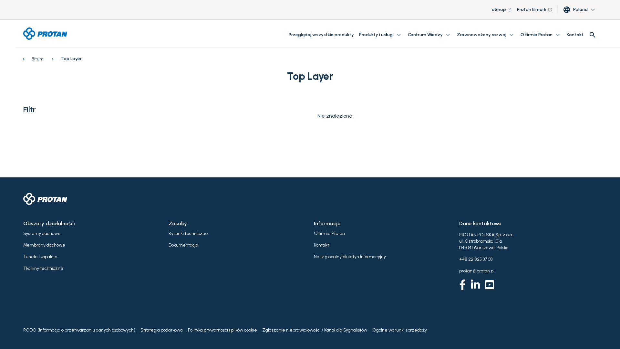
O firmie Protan (329, 233)
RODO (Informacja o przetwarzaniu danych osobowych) (79, 330)
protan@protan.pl (476, 271)
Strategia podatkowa (161, 330)
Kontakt (575, 34)
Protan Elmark (534, 9)
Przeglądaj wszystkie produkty (321, 34)
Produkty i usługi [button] (381, 35)
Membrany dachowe (44, 245)
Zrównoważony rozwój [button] (486, 35)
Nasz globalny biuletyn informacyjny (350, 256)
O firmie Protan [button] (541, 35)
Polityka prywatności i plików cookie (222, 330)
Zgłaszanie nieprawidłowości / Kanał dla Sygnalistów (314, 330)
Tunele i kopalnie (40, 256)
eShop (502, 9)
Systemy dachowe (42, 233)
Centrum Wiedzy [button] (430, 35)
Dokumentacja (183, 245)
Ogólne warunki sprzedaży (399, 330)
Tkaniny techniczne (43, 268)
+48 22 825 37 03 (475, 259)
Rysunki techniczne (188, 233)
